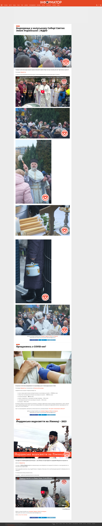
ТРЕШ (22, 5)
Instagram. (56, 336)
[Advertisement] (51, 15)
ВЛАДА (14, 5)
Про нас (43, 5)
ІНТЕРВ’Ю (54, 5)
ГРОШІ (18, 5)
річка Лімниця (24, 514)
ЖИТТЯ (10, 5)
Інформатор (23, 72)
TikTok (50, 336)
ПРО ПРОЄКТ (48, 5)
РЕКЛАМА (38, 5)
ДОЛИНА (26, 5)
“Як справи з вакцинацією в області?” (57, 408)
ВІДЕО (58, 5)
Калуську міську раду (38, 388)
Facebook (43, 336)
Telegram (47, 336)
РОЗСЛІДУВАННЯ (32, 5)
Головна (6, 5)
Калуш (19, 514)
